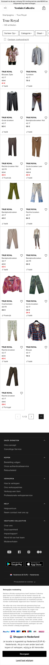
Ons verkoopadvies (13, 487)
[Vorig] (17, 416)
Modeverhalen (10, 541)
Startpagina (8, 14)
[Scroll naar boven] (41, 416)
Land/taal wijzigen (24, 660)
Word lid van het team (14, 537)
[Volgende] (31, 416)
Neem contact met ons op (16, 512)
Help (6, 504)
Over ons (8, 525)
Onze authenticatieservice (16, 466)
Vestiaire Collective (15, 521)
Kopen (7, 458)
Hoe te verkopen (12, 483)
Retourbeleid (10, 470)
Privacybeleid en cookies (23, 582)
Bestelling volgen (12, 462)
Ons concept (10, 445)
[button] (44, 8)
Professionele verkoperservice (18, 495)
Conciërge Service (12, 449)
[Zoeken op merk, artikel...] (5, 8)
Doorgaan (24, 653)
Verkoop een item (12, 491)
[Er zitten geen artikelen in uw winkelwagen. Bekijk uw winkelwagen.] (44, 8)
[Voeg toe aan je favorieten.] (21, 71)
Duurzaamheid (11, 529)
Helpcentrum (10, 508)
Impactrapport (10, 533)
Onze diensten (11, 440)
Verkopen (9, 479)
